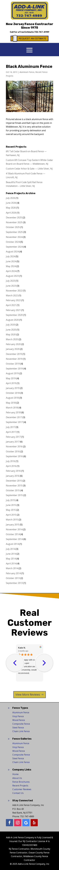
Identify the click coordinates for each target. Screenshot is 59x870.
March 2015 (12, 519)
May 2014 (11, 558)
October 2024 (13, 241)
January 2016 (12, 475)
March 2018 (12, 407)
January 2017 (12, 441)
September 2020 (14, 314)
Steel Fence (18, 727)
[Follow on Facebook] (9, 822)
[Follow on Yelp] (34, 822)
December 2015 (14, 480)
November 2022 (14, 290)
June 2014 (11, 553)
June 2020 (11, 329)
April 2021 (11, 305)
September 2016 (14, 456)
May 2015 (11, 509)
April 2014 (11, 563)
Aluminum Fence (26, 72)
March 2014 (12, 568)
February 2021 (13, 310)
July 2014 (10, 548)
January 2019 (12, 388)
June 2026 (11, 202)
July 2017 (10, 427)
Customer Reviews (21, 789)
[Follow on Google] (26, 822)
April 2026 (11, 212)
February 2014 (13, 573)
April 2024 (11, 271)
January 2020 (12, 349)
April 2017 (11, 431)
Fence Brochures (21, 781)
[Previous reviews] (15, 663)
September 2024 (14, 246)
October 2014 (13, 534)
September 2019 (14, 368)
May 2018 (11, 402)
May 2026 (11, 207)
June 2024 (11, 261)
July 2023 (10, 280)
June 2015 (11, 505)
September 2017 (14, 422)
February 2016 (13, 470)
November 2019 (14, 358)
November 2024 (14, 237)
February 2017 (13, 436)
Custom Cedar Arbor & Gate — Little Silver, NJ (29, 168)
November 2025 (14, 222)
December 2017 (14, 417)
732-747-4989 (41, 32)
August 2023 (12, 275)
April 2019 (11, 383)
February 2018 (13, 412)
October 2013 (13, 578)
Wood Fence (18, 720)
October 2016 (13, 451)
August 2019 (12, 373)
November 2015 (14, 485)
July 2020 (10, 324)
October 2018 (13, 392)
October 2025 (13, 227)
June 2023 (11, 285)
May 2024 (11, 266)
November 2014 (14, 529)
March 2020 (12, 339)
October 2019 (13, 363)
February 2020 (13, 344)
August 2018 (12, 397)
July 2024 (10, 256)
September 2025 (14, 232)
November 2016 (14, 446)
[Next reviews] (44, 663)
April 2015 (11, 514)
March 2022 (12, 295)
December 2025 (14, 217)
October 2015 (13, 490)
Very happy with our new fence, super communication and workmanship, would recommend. (29, 666)
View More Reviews (28, 694)
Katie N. (22, 648)
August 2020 (12, 319)
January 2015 (12, 524)
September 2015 (14, 495)
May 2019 (11, 378)
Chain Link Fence (21, 731)
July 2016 (10, 461)
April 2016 (11, 466)
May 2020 (11, 334)
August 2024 (12, 251)
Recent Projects (20, 785)
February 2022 (13, 300)
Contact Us (18, 793)
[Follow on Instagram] (17, 822)
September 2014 (14, 539)
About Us (17, 778)
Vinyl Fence (18, 716)
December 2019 (14, 354)
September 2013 (14, 583)
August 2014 (12, 543)
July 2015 (10, 500)
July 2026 (10, 198)
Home (15, 774)
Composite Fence (21, 723)
